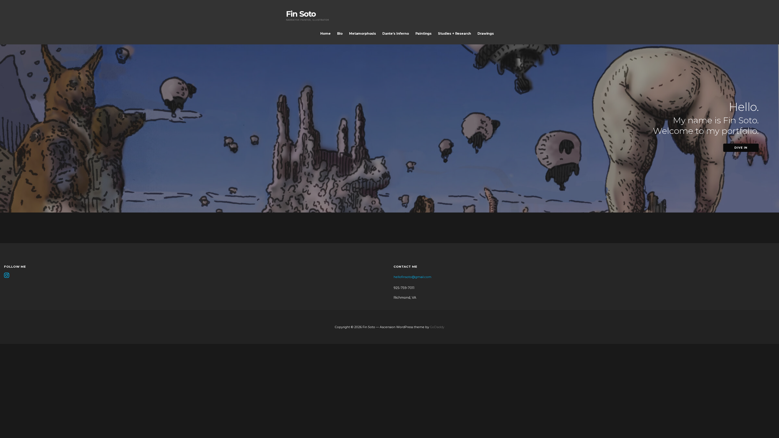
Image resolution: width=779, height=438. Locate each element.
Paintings (423, 33)
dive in (741, 147)
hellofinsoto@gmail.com (412, 277)
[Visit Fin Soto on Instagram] (6, 275)
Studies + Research (454, 33)
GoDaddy (437, 327)
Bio (340, 33)
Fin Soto (301, 14)
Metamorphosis (362, 33)
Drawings (486, 33)
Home (325, 33)
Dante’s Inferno (395, 33)
